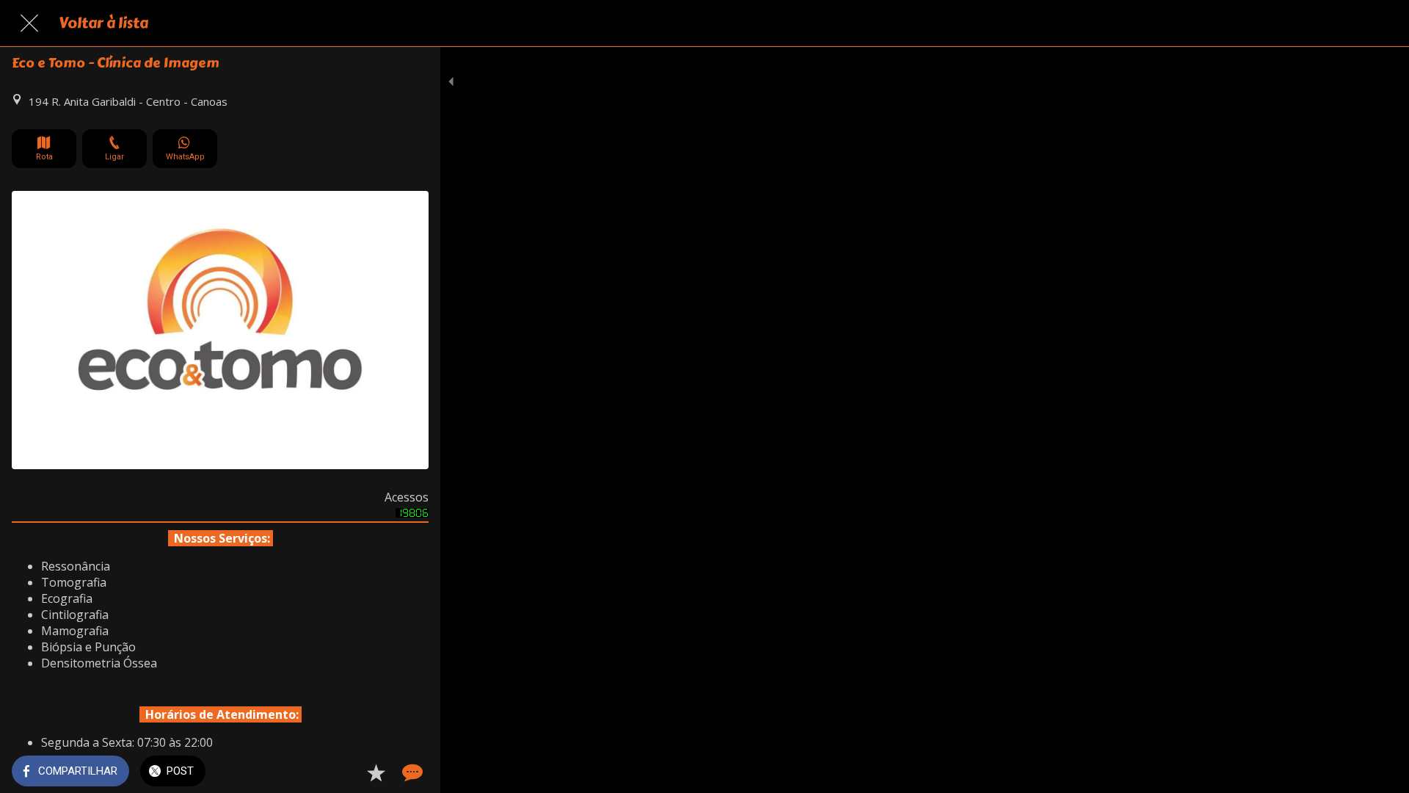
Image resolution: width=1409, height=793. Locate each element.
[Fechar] (29, 23)
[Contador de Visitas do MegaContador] (412, 513)
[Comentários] (411, 772)
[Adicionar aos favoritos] (375, 772)
